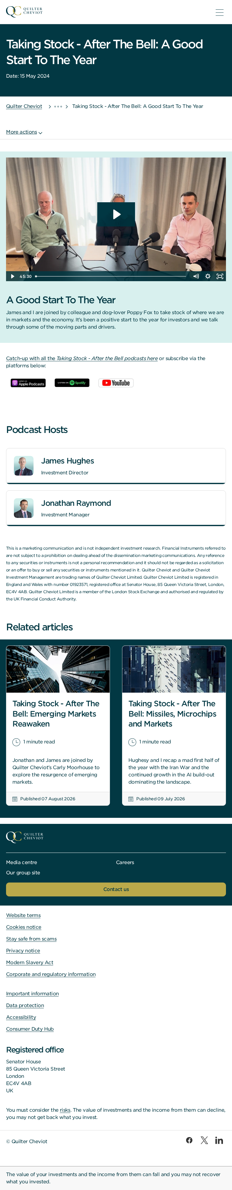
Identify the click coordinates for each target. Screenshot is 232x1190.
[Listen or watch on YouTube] (116, 383)
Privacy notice (23, 951)
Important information (32, 994)
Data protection (25, 1005)
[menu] (219, 12)
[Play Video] (12, 276)
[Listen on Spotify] (72, 383)
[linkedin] (219, 1140)
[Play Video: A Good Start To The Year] (116, 214)
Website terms (23, 915)
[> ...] (52, 106)
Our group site (23, 873)
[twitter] (204, 1140)
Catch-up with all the (82, 358)
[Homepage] (106, 12)
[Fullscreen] (220, 276)
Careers (125, 862)
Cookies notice (23, 927)
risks (65, 1110)
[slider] (111, 276)
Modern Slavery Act (29, 962)
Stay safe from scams (31, 939)
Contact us (116, 889)
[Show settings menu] (208, 276)
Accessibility (21, 1017)
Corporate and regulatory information (50, 974)
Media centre (21, 862)
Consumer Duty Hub (30, 1029)
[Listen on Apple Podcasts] (28, 383)
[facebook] (189, 1140)
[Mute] (196, 276)
